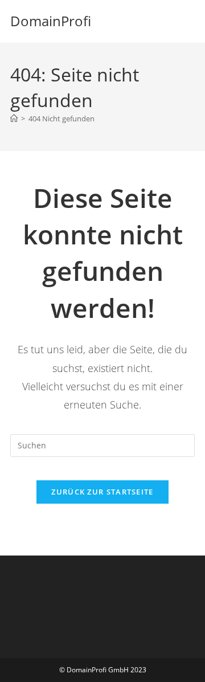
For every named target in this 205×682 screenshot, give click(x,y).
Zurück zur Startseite (102, 492)
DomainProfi (50, 20)
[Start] (14, 118)
